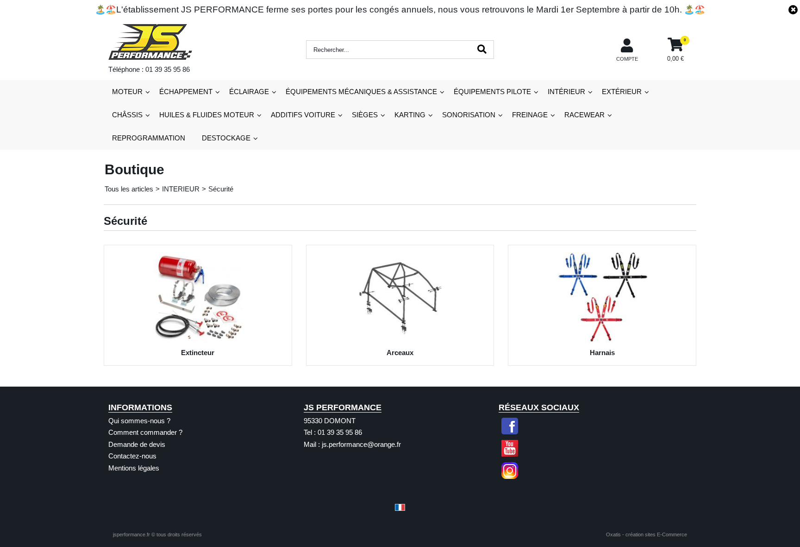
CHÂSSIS (127, 115)
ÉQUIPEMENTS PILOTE (492, 91)
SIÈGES (365, 115)
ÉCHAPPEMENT (185, 91)
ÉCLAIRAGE (249, 91)
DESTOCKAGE (226, 138)
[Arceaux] (400, 340)
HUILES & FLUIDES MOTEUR (206, 115)
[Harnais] (602, 340)
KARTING (409, 115)
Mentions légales (133, 468)
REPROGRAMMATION (148, 138)
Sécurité (220, 189)
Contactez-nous (132, 456)
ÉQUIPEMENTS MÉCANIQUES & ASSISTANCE (361, 91)
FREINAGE (530, 115)
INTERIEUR (181, 189)
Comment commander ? (145, 432)
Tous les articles (129, 189)
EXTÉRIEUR (622, 91)
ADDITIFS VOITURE (303, 115)
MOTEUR (127, 91)
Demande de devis (136, 444)
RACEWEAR (584, 115)
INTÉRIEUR (566, 91)
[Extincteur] (198, 340)
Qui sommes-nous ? (139, 421)
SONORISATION (468, 115)
